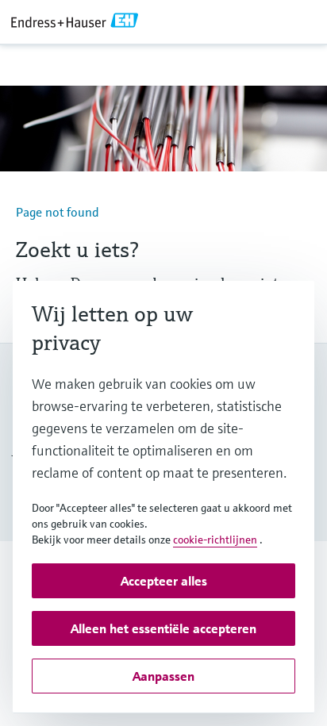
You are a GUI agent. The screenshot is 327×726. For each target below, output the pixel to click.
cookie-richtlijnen (215, 539)
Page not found (57, 212)
